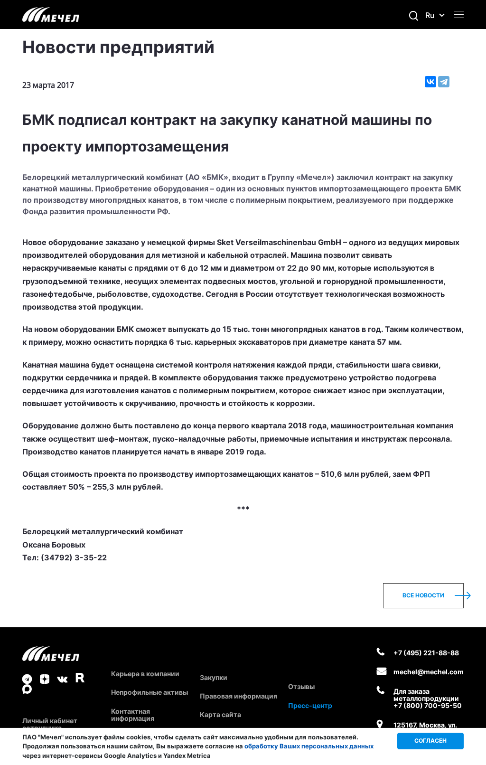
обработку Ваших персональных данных (309, 746)
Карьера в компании (145, 674)
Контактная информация (132, 714)
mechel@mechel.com (428, 671)
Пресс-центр (310, 705)
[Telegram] (443, 81)
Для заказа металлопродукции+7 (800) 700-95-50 (427, 698)
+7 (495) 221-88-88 (426, 652)
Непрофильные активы (149, 692)
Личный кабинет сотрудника (49, 724)
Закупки (213, 677)
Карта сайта (220, 714)
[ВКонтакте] (430, 81)
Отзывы (301, 686)
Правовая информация (238, 696)
